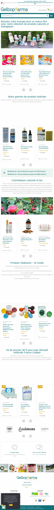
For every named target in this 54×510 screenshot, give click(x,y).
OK (11, 505)
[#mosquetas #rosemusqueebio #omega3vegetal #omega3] (31, 468)
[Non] (18, 494)
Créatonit (42, 508)
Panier (50, 10)
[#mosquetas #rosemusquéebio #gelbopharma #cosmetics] (22, 468)
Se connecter (43, 10)
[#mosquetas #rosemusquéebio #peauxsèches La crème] (13, 468)
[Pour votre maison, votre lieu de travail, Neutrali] (50, 468)
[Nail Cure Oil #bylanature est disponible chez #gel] (40, 468)
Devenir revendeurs (27, 485)
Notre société (27, 482)
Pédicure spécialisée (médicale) (9, 2)
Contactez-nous (17, 454)
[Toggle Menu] (51, 15)
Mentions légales (30, 507)
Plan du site (38, 507)
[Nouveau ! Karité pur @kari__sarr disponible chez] (4, 468)
